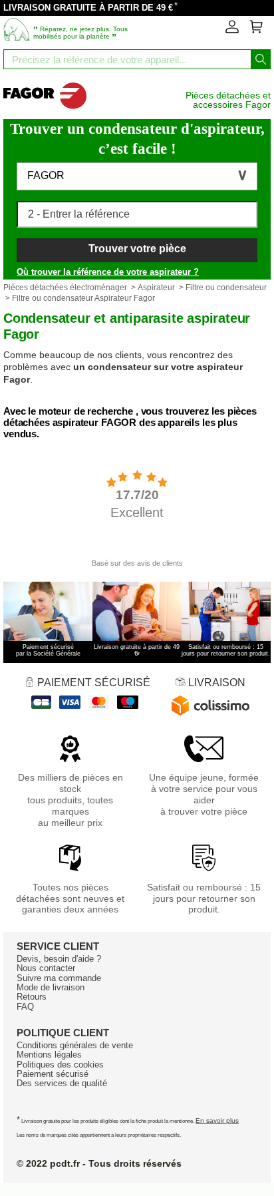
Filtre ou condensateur (226, 287)
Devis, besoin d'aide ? (59, 959)
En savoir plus (217, 1120)
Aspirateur (156, 287)
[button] (137, 176)
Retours (32, 997)
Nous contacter (46, 968)
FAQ (25, 1007)
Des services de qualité (62, 1083)
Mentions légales (49, 1055)
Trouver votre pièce (137, 248)
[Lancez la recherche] (261, 59)
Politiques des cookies (60, 1065)
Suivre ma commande (59, 978)
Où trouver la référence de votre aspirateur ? (108, 272)
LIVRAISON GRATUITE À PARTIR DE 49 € (88, 8)
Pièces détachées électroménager (65, 287)
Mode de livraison (50, 987)
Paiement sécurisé (52, 1074)
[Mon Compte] (232, 30)
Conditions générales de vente (75, 1045)
